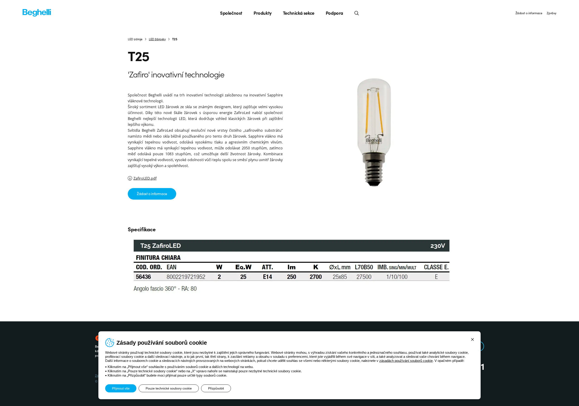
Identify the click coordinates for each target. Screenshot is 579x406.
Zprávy (551, 13)
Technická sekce (298, 13)
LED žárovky (157, 39)
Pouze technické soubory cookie (169, 388)
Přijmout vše (121, 388)
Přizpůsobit (216, 388)
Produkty (263, 13)
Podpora (334, 13)
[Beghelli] (37, 12)
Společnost (231, 13)
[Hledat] (356, 12)
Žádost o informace (528, 13)
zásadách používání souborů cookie (406, 361)
